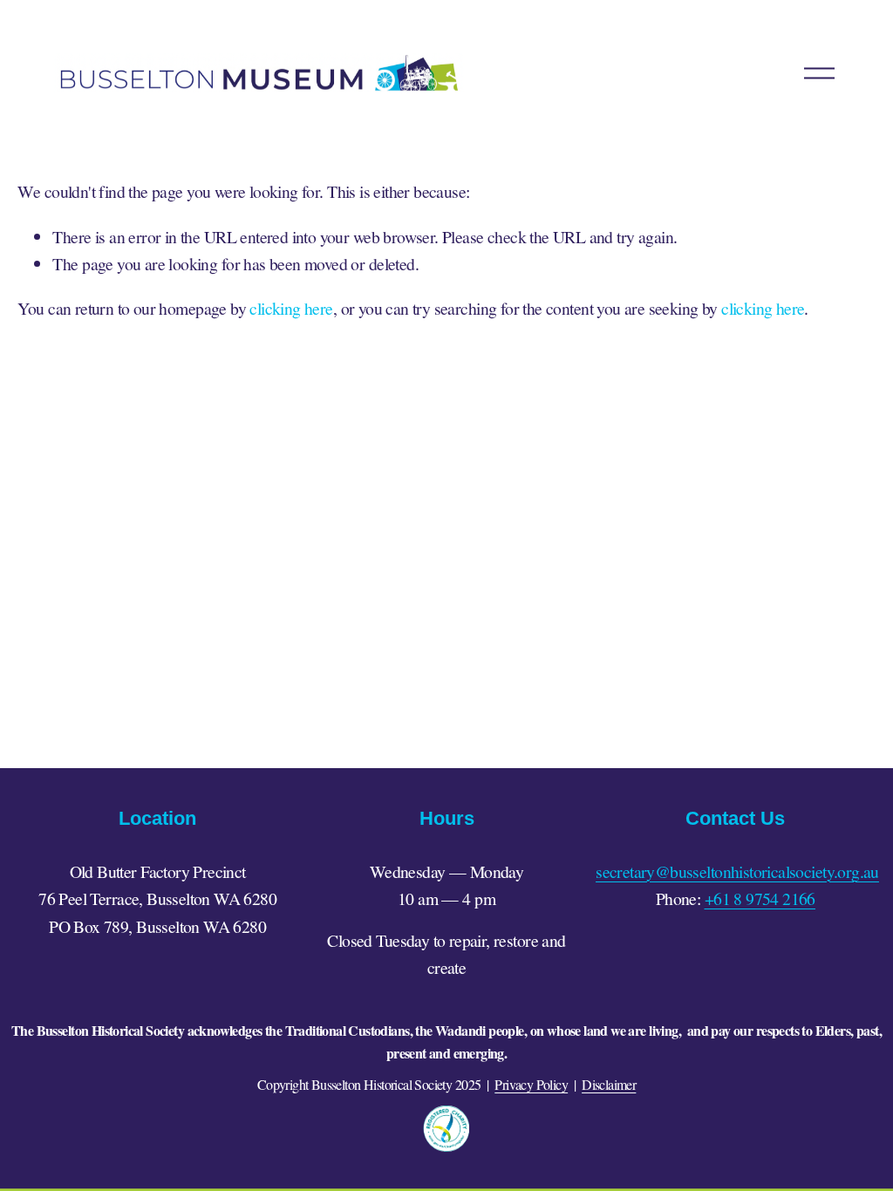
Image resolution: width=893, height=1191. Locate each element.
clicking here (290, 308)
